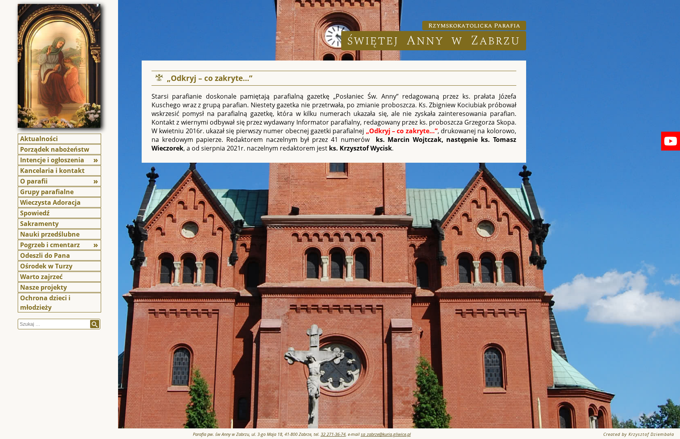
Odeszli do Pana (45, 255)
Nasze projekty (43, 287)
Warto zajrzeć (41, 276)
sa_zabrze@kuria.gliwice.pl (386, 434)
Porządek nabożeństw (54, 149)
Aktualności (39, 138)
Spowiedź (35, 213)
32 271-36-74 (333, 434)
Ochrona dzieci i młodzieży (45, 303)
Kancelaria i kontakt (52, 170)
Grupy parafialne (47, 191)
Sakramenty (39, 223)
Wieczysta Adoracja (50, 202)
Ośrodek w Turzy (46, 266)
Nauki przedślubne (49, 234)
